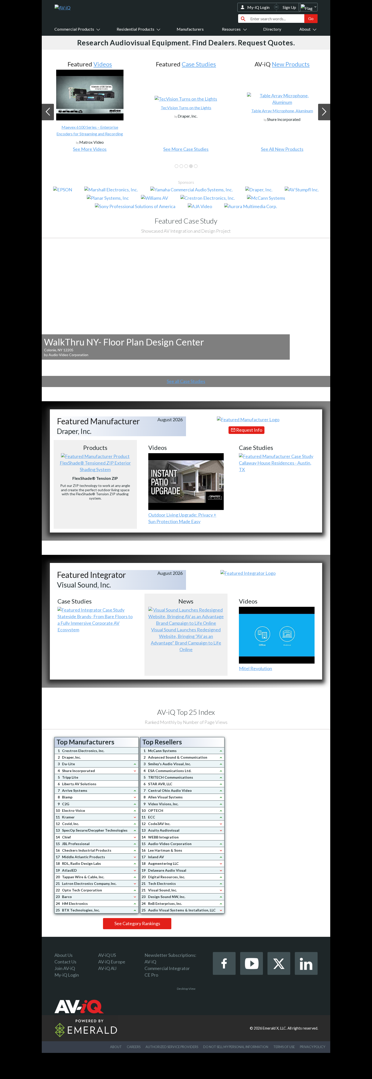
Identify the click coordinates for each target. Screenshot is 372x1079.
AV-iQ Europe (111, 961)
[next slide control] (324, 112)
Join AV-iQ (64, 968)
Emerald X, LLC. (275, 1028)
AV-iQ (150, 961)
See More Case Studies (89, 149)
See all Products (282, 149)
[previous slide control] (48, 112)
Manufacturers (190, 29)
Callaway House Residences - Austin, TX (275, 466)
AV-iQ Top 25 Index (186, 712)
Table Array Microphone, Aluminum (186, 110)
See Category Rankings (137, 923)
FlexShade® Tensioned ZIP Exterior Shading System (95, 466)
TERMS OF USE (284, 1047)
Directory (272, 29)
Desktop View (186, 989)
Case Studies (103, 64)
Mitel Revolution (255, 668)
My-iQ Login (258, 7)
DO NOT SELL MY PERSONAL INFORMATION (235, 1047)
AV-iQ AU (107, 968)
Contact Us (65, 961)
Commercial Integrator (167, 968)
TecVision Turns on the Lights (90, 107)
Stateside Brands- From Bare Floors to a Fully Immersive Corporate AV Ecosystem (95, 623)
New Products (194, 64)
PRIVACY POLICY (312, 1047)
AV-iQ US (107, 955)
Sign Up (289, 7)
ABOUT (116, 1047)
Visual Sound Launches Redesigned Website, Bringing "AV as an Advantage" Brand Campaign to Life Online (186, 639)
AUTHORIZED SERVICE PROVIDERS (172, 1047)
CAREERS (133, 1047)
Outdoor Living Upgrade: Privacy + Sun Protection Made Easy (182, 518)
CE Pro (151, 975)
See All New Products (186, 149)
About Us (63, 955)
